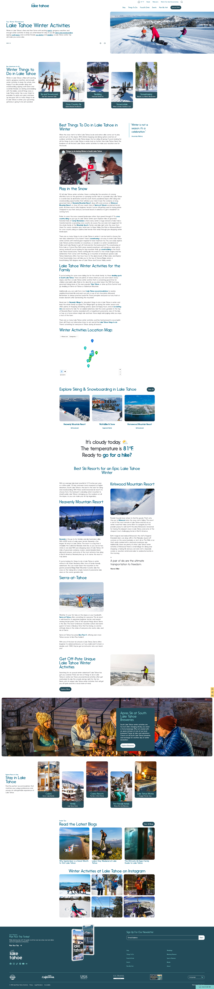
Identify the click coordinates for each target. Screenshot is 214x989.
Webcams (155, 2)
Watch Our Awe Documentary (169, 2)
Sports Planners (171, 958)
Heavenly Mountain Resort (82, 203)
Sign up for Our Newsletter (140, 932)
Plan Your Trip (14, 945)
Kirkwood (122, 520)
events (49, 30)
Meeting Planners (172, 954)
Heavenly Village (75, 302)
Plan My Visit (163, 7)
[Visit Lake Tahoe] (40, 5)
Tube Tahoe (95, 284)
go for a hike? (117, 455)
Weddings (169, 950)
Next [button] (201, 938)
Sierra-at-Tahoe (65, 617)
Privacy (31, 985)
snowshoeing (94, 238)
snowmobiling (106, 249)
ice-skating (40, 35)
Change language (193, 979)
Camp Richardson (78, 221)
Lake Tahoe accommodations (97, 291)
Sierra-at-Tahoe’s (101, 205)
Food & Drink (144, 7)
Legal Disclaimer (39, 985)
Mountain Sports (83, 225)
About (169, 966)
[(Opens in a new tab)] (74, 884)
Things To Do (132, 7)
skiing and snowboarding (64, 33)
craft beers (16, 35)
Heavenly (62, 539)
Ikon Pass (82, 635)
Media (168, 962)
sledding (50, 35)
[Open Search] (182, 2)
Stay (123, 7)
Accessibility (47, 985)
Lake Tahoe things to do (108, 322)
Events (154, 7)
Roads (148, 2)
